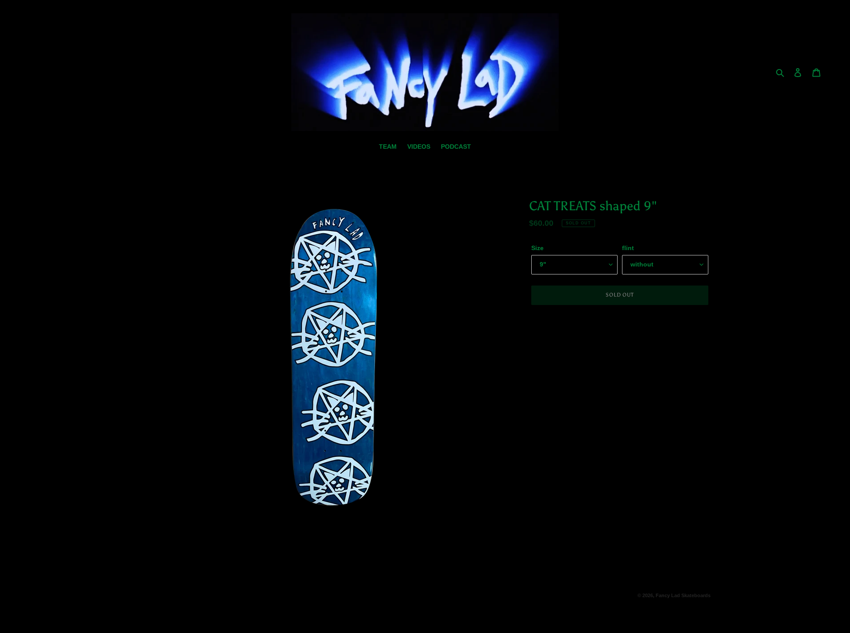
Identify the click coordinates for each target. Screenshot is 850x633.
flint (628, 247)
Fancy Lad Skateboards (683, 595)
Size (537, 247)
